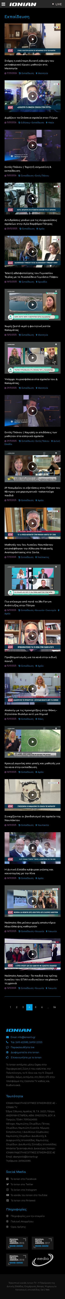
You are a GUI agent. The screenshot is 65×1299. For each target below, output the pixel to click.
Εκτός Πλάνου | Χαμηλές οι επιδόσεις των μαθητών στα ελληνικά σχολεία (31, 434)
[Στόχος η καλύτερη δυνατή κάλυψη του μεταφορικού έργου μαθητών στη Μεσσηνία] (33, 39)
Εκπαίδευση (28, 73)
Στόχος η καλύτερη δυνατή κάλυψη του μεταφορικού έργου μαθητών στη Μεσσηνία (29, 65)
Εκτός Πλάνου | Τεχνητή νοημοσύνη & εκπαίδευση (28, 169)
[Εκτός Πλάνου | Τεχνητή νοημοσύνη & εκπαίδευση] (33, 145)
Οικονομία (51, 610)
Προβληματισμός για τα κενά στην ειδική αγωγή (31, 659)
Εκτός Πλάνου (42, 176)
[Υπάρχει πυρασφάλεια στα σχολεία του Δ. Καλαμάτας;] (33, 358)
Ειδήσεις (25, 123)
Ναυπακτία (43, 825)
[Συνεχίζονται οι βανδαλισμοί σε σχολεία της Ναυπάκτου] (33, 795)
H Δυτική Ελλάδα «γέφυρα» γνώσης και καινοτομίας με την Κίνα (29, 871)
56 (54, 1007)
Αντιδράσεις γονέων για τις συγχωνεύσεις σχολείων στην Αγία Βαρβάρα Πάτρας (31, 222)
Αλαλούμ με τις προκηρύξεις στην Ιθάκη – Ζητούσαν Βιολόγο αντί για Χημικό (31, 712)
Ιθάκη (40, 719)
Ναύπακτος (43, 557)
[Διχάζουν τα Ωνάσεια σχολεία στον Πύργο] (33, 96)
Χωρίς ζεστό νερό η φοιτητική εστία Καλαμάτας (27, 328)
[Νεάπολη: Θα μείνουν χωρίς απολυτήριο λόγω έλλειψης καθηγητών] (33, 901)
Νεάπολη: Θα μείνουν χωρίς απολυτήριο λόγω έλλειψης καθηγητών (30, 924)
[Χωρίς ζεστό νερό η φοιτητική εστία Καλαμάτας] (33, 304)
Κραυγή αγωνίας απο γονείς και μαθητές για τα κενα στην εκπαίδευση (32, 765)
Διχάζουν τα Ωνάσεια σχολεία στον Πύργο (31, 117)
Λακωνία (52, 931)
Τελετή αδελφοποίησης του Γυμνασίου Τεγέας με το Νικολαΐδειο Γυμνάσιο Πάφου (31, 275)
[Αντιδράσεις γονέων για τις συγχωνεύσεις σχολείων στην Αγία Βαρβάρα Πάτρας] (33, 198)
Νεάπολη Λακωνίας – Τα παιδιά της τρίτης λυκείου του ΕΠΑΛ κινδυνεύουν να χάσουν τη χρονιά (31, 979)
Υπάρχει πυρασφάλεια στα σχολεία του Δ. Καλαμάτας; (31, 381)
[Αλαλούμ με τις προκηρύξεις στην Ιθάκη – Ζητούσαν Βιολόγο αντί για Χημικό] (33, 689)
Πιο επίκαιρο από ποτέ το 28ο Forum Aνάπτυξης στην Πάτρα (28, 603)
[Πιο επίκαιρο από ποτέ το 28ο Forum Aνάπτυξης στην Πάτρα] (33, 580)
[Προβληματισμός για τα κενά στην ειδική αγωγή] (33, 635)
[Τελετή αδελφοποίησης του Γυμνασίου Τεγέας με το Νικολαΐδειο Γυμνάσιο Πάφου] (33, 251)
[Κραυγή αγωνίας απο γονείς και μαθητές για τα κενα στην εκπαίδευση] (33, 742)
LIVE (59, 4)
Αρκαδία (42, 282)
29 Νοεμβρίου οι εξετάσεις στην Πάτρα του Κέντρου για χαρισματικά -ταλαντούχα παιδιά (32, 492)
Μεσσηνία (43, 73)
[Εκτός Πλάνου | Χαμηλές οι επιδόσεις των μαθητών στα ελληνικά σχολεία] (33, 411)
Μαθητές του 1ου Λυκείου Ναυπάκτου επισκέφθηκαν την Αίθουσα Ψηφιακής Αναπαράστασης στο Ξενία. (29, 548)
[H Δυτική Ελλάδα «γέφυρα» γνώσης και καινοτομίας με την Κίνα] (33, 848)
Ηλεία (51, 123)
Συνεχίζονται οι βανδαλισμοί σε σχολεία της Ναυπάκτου (32, 818)
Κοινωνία (39, 610)
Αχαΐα (41, 229)
